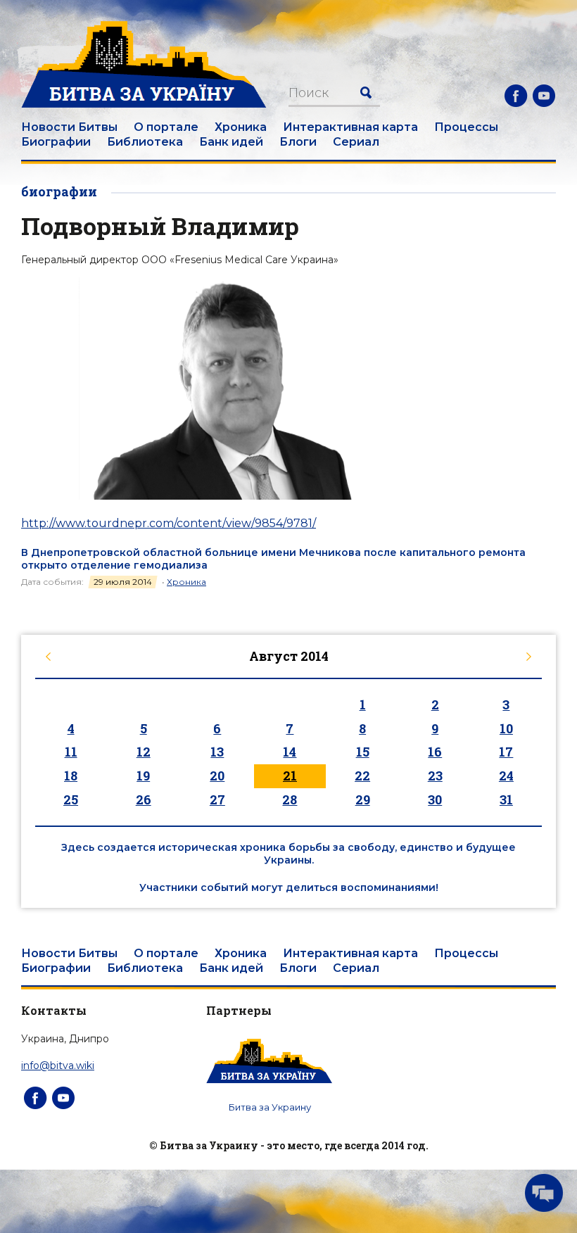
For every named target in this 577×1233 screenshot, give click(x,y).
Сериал (356, 141)
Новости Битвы (69, 127)
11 (71, 751)
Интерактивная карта (350, 127)
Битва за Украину (270, 1107)
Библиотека (145, 141)
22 (362, 775)
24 (506, 775)
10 (506, 728)
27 (217, 799)
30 (435, 799)
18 (70, 775)
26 (143, 799)
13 (217, 751)
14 (289, 751)
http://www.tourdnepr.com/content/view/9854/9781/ (168, 523)
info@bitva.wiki (57, 1065)
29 (362, 799)
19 (143, 775)
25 (70, 799)
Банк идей (231, 141)
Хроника (241, 127)
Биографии (56, 141)
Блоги (298, 141)
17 (506, 751)
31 (506, 799)
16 (435, 751)
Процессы (466, 127)
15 (362, 751)
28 (289, 799)
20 (217, 775)
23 (435, 775)
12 (144, 751)
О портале (166, 127)
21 (290, 775)
